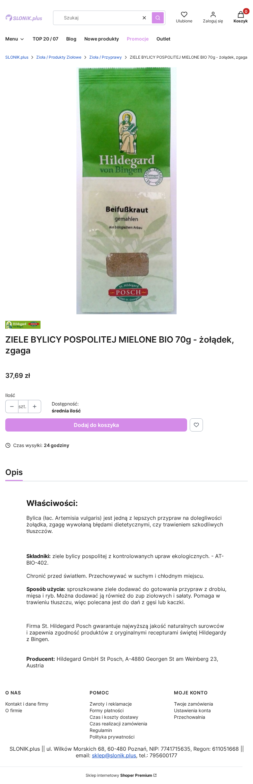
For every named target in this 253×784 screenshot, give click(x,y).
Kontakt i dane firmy (26, 704)
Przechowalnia (189, 717)
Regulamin (101, 730)
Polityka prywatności (112, 737)
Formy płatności (107, 710)
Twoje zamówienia (193, 704)
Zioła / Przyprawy (105, 57)
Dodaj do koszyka (96, 425)
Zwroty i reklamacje (111, 704)
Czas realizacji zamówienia (118, 723)
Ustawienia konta (192, 710)
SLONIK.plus (16, 57)
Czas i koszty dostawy (114, 717)
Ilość (10, 395)
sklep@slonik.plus (114, 755)
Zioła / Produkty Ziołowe (58, 57)
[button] (158, 17)
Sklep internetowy (119, 775)
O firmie (13, 710)
